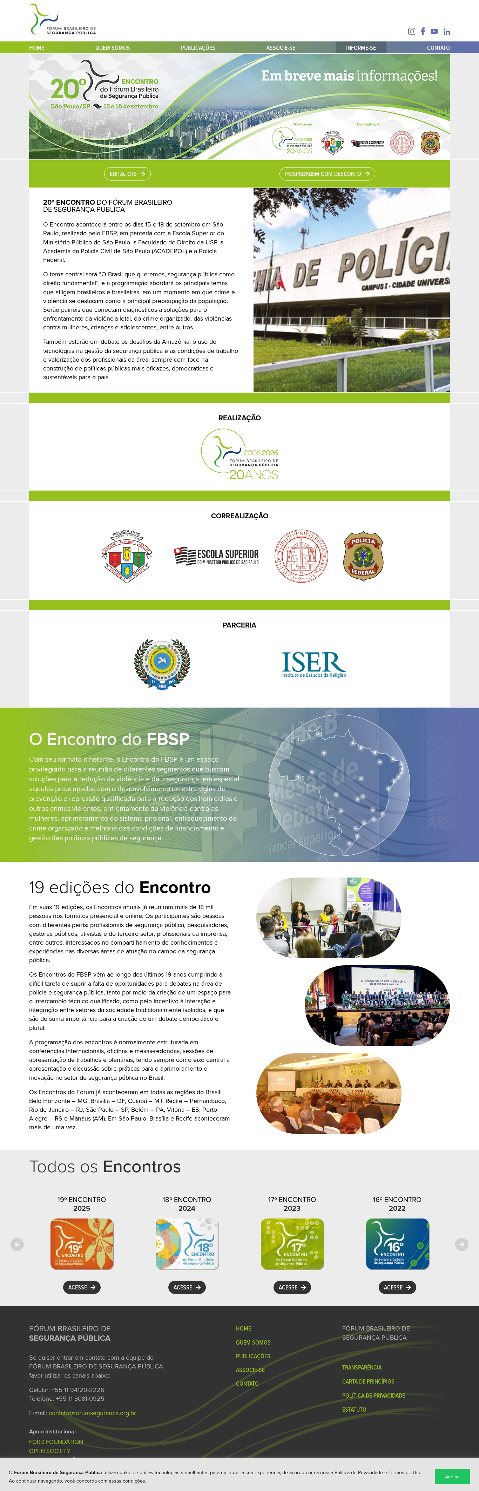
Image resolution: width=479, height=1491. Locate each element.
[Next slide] (461, 1244)
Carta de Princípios (368, 1381)
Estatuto (354, 1409)
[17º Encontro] (292, 1244)
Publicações (198, 47)
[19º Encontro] (81, 1244)
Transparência (362, 1367)
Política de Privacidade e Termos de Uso (378, 1472)
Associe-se (281, 47)
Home (36, 47)
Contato (438, 47)
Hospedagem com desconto (323, 173)
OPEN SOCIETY (49, 1451)
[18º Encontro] (187, 1244)
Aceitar (452, 1476)
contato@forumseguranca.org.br (92, 1412)
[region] (239, 1474)
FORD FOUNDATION (56, 1442)
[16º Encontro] (397, 1244)
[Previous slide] (17, 1244)
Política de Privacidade (373, 1395)
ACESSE (77, 1287)
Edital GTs (123, 173)
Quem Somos (112, 47)
